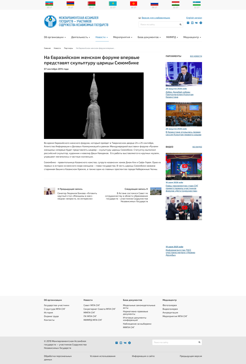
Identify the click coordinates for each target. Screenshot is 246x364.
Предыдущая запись (70, 188)
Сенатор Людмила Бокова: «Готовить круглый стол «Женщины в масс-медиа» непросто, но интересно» (77, 196)
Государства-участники (56, 305)
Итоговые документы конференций (134, 318)
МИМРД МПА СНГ (93, 319)
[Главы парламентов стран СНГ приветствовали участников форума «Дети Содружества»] (184, 166)
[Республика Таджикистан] (176, 3)
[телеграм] (201, 22)
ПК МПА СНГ (90, 316)
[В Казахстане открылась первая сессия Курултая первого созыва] (184, 113)
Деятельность (79, 37)
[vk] (196, 22)
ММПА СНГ (89, 312)
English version (194, 17)
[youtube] (192, 22)
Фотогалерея (170, 305)
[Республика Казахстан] (113, 3)
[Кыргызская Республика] (133, 3)
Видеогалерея (170, 308)
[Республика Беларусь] (91, 3)
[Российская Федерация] (154, 3)
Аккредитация (170, 312)
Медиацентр (191, 37)
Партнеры (68, 48)
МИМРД (171, 37)
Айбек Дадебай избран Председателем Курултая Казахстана (179, 94)
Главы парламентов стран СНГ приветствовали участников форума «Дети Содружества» (182, 188)
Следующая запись (135, 188)
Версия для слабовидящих (156, 17)
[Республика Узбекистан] (197, 3)
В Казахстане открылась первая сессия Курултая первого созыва (183, 133)
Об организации (54, 37)
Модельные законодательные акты (139, 306)
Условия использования (102, 356)
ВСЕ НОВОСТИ (196, 56)
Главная (47, 48)
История (48, 312)
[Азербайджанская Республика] (49, 3)
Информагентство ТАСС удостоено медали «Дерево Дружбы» (180, 252)
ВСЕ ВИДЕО (197, 147)
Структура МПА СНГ (54, 308)
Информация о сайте (143, 356)
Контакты (49, 319)
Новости (101, 37)
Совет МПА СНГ (92, 305)
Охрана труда (51, 316)
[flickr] (188, 22)
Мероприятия (121, 37)
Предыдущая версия (191, 356)
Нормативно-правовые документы (135, 312)
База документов (148, 37)
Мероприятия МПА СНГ (175, 316)
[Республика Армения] (70, 3)
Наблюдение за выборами (137, 323)
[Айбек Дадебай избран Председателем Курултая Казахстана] (184, 73)
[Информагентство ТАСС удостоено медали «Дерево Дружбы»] (184, 207)
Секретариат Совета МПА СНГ (100, 308)
